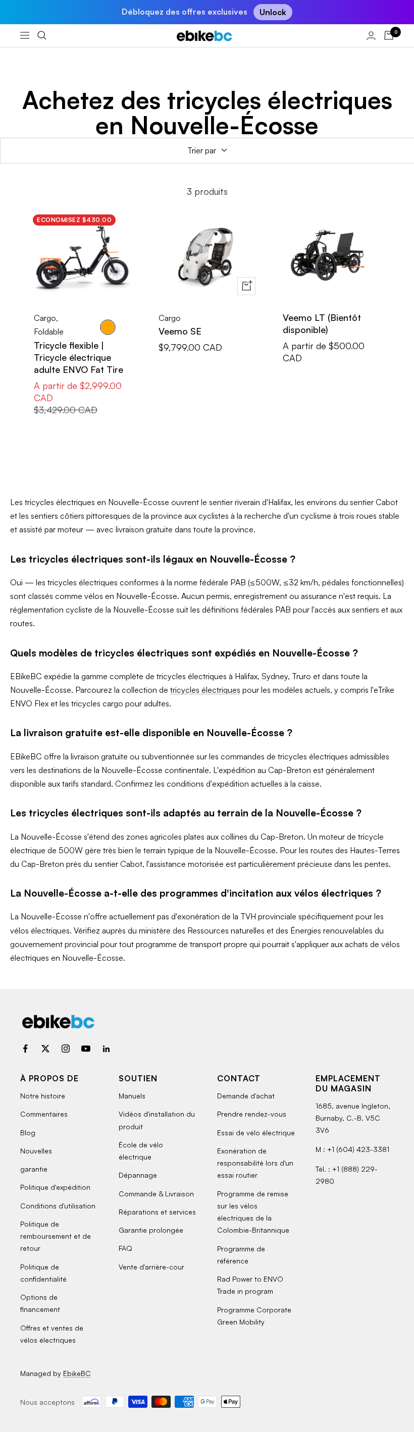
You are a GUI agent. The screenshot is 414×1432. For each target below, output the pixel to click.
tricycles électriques (205, 690)
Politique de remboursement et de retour (55, 1236)
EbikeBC (77, 1373)
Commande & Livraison (156, 1193)
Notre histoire (42, 1095)
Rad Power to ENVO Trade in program (250, 1285)
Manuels (132, 1095)
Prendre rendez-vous (251, 1114)
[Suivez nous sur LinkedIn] (106, 1048)
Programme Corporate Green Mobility (254, 1315)
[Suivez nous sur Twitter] (45, 1048)
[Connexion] (371, 35)
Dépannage (138, 1175)
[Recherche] (41, 35)
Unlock (273, 12)
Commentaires (44, 1114)
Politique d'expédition (55, 1187)
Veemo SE (180, 331)
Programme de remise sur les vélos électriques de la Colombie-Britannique (253, 1212)
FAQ (125, 1248)
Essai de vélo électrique (256, 1132)
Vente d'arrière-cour (151, 1266)
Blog (27, 1132)
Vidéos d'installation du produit (157, 1120)
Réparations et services (157, 1211)
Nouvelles (36, 1150)
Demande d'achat (246, 1095)
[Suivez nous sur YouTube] (86, 1048)
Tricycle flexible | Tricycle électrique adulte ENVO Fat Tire (78, 357)
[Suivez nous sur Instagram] (66, 1048)
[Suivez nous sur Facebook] (25, 1048)
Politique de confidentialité (43, 1272)
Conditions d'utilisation (57, 1205)
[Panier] (389, 35)
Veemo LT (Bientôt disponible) (322, 323)
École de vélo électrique (141, 1150)
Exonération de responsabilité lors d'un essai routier (255, 1163)
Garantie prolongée (151, 1230)
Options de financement (40, 1303)
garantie (33, 1169)
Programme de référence (241, 1254)
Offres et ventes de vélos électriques (51, 1334)
